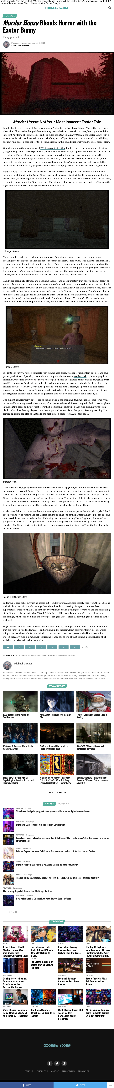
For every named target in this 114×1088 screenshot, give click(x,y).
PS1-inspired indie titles (52, 148)
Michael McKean (21, 46)
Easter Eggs (35, 655)
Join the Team (42, 1071)
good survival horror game (44, 379)
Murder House (50, 655)
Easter (23, 655)
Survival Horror (67, 655)
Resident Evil (80, 376)
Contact (55, 1071)
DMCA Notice (83, 1071)
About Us (29, 1071)
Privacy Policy (68, 1071)
